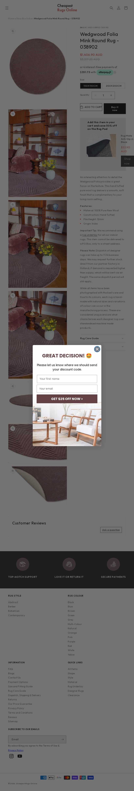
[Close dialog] (97, 349)
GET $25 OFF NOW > (67, 399)
